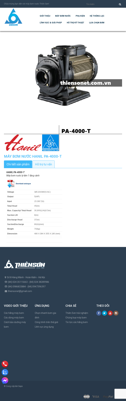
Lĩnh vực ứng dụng (44, 326)
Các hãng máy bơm (14, 313)
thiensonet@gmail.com (20, 291)
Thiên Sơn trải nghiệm (76, 313)
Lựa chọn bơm (96, 23)
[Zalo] (5, 372)
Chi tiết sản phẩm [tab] (18, 164)
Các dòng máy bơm (14, 317)
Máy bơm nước (63, 16)
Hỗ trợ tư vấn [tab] (43, 164)
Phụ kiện (80, 16)
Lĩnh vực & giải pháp (51, 23)
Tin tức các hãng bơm (76, 322)
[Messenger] (5, 380)
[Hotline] (4, 364)
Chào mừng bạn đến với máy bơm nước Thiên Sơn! (26, 4)
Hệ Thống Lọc (97, 16)
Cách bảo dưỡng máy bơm (15, 324)
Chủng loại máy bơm (76, 317)
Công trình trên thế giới (46, 322)
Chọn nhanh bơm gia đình (45, 315)
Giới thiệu (45, 16)
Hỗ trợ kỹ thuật (75, 23)
